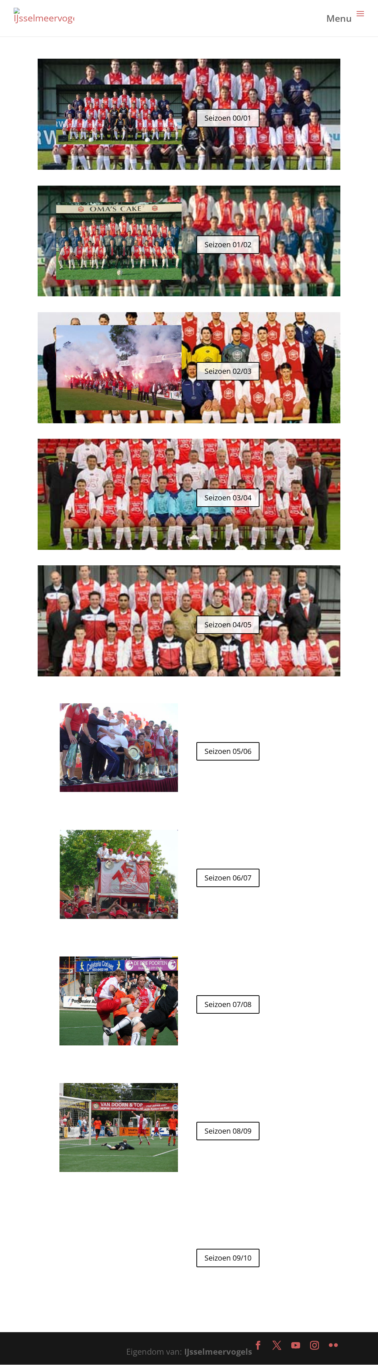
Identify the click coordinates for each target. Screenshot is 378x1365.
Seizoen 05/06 (228, 751)
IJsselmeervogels (218, 1351)
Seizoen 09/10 (228, 1258)
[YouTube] (295, 1346)
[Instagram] (314, 1346)
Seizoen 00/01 (228, 118)
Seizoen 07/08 (228, 1004)
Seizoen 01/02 (228, 244)
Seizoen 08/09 (228, 1131)
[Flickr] (333, 1346)
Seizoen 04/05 (228, 625)
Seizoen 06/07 (228, 878)
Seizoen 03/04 (228, 498)
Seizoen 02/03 (228, 371)
